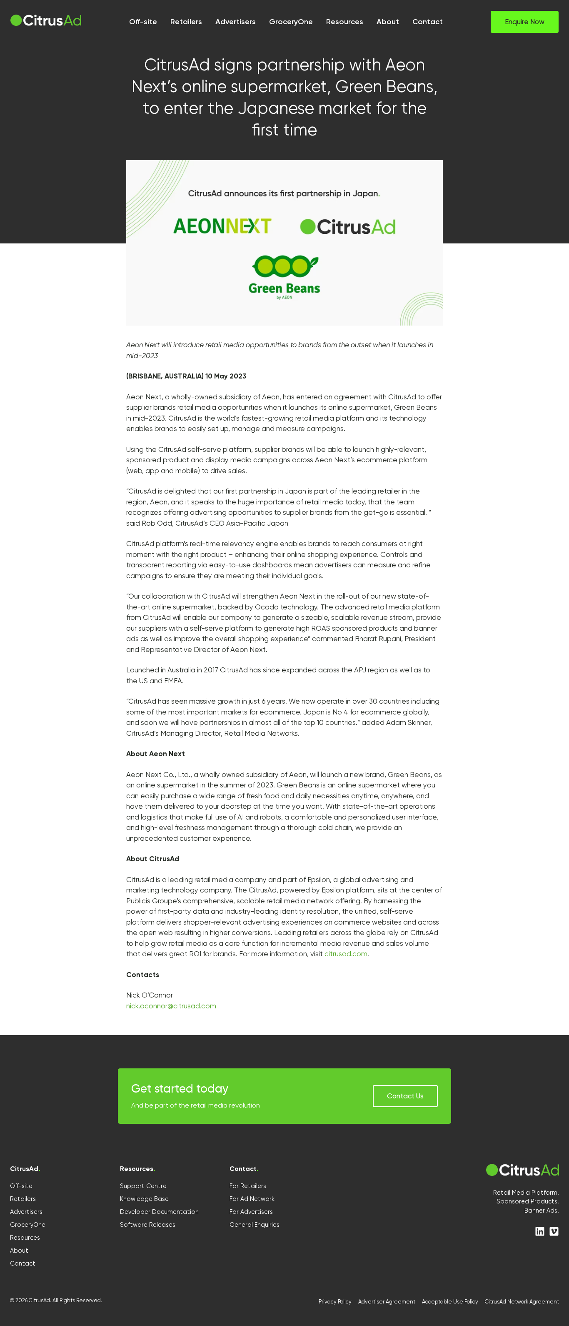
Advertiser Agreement (386, 1301)
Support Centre (143, 1186)
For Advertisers (251, 1211)
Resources (25, 1237)
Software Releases (147, 1224)
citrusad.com (345, 954)
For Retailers (248, 1186)
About (19, 1250)
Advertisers (26, 1211)
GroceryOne (27, 1224)
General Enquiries (255, 1224)
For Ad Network (252, 1199)
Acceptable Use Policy (450, 1301)
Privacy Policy (335, 1301)
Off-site (21, 1186)
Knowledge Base (144, 1199)
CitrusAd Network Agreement (522, 1301)
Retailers (23, 1199)
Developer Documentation (159, 1211)
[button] (525, 22)
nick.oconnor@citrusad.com (171, 1006)
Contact (22, 1263)
